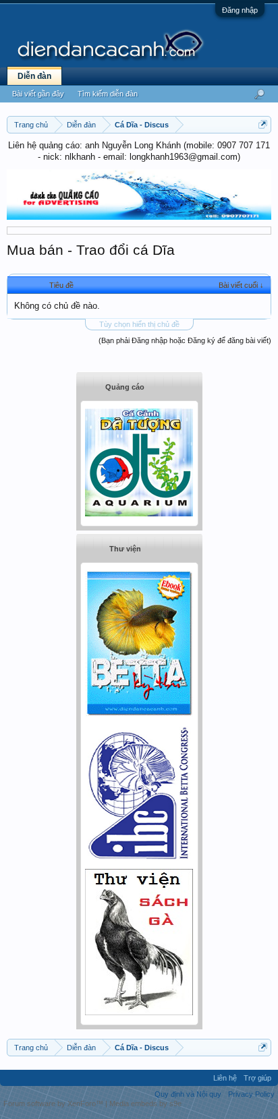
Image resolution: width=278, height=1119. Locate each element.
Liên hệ (225, 1078)
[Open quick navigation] (262, 124)
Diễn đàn (34, 76)
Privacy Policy (251, 1094)
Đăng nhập (240, 10)
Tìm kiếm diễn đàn (108, 94)
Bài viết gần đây (38, 94)
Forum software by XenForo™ (54, 1103)
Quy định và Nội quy (188, 1094)
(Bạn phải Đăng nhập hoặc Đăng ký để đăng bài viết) (185, 340)
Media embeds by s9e (145, 1103)
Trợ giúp (257, 1078)
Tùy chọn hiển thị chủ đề (139, 324)
